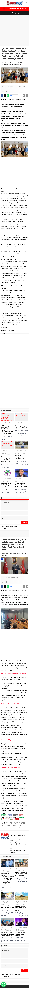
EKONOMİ (17, 422)
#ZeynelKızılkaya (16, 827)
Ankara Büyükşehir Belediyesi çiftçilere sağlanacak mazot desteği (20, 908)
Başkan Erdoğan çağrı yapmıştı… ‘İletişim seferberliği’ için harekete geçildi (21, 457)
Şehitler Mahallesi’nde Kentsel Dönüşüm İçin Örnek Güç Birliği (21, 873)
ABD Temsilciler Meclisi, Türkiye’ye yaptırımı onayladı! (21, 934)
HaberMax (13, 833)
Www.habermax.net (5, 452)
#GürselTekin (4, 825)
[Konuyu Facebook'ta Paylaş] (2, 95)
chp (21, 827)
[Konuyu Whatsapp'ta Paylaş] (8, 95)
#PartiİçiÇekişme (4, 827)
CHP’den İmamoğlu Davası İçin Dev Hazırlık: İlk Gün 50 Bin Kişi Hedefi (21, 485)
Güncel (19, 478)
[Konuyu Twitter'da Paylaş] (5, 95)
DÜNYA (20, 450)
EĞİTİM (24, 450)
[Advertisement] (14, 30)
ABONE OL (14, 95)
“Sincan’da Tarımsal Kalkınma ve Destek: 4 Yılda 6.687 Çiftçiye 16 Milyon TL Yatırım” (7, 459)
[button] (3, 984)
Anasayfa (4, 60)
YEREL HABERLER (5, 480)
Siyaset (24, 827)
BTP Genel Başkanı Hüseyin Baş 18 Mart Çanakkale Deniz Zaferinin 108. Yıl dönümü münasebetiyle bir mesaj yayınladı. (7, 429)
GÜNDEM (6, 422)
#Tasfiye (11, 827)
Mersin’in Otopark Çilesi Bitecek (7, 908)
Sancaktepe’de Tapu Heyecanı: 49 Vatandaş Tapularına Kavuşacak (7, 934)
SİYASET (10, 422)
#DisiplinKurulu (23, 823)
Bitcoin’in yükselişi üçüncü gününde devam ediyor (21, 427)
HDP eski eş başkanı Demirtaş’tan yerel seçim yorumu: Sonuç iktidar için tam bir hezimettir (7, 486)
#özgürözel (20, 825)
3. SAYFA (17, 450)
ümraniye (3, 828)
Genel (8, 60)
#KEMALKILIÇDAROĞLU (12, 825)
